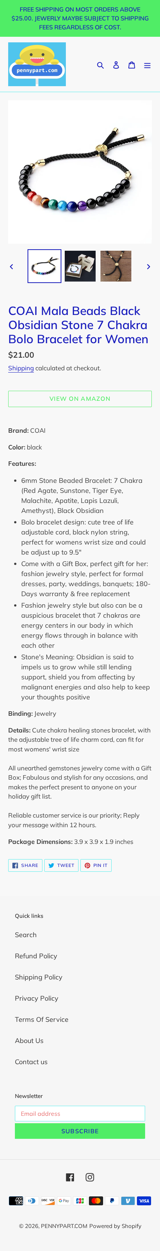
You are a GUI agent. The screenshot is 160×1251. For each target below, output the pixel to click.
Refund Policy (36, 956)
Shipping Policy (39, 977)
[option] (45, 266)
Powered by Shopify (115, 1225)
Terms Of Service (41, 1019)
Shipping (21, 368)
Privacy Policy (36, 998)
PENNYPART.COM (64, 1225)
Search (26, 934)
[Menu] (147, 64)
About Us (29, 1040)
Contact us (31, 1061)
